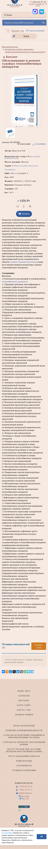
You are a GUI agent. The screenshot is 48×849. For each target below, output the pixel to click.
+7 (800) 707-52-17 (25, 790)
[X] (14, 671)
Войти (26, 36)
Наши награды (24, 761)
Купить (26, 213)
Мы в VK (25, 798)
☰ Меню (8, 15)
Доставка (24, 700)
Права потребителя (24, 726)
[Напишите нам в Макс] (35, 11)
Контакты (23, 696)
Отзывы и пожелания (24, 770)
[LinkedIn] (17, 671)
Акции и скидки (24, 714)
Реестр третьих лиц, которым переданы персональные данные (24, 750)
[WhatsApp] (24, 671)
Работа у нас (24, 710)
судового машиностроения (22, 262)
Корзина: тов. (18, 30)
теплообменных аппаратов (15, 281)
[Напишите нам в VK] (41, 11)
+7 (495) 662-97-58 (38, 2)
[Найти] (43, 22)
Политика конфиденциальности (24, 730)
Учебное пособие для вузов (25, 166)
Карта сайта (24, 705)
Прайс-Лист (24, 691)
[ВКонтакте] (3, 671)
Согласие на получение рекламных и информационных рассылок (24, 736)
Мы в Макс (25, 796)
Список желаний (36, 30)
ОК (41, 837)
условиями (8, 833)
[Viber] (21, 671)
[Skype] (28, 671)
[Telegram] (32, 671)
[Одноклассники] (7, 671)
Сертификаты (24, 765)
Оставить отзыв (39, 646)
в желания (24, 144)
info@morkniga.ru (25, 793)
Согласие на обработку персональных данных (24, 743)
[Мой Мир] (10, 671)
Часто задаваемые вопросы (24, 756)
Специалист (10, 169)
